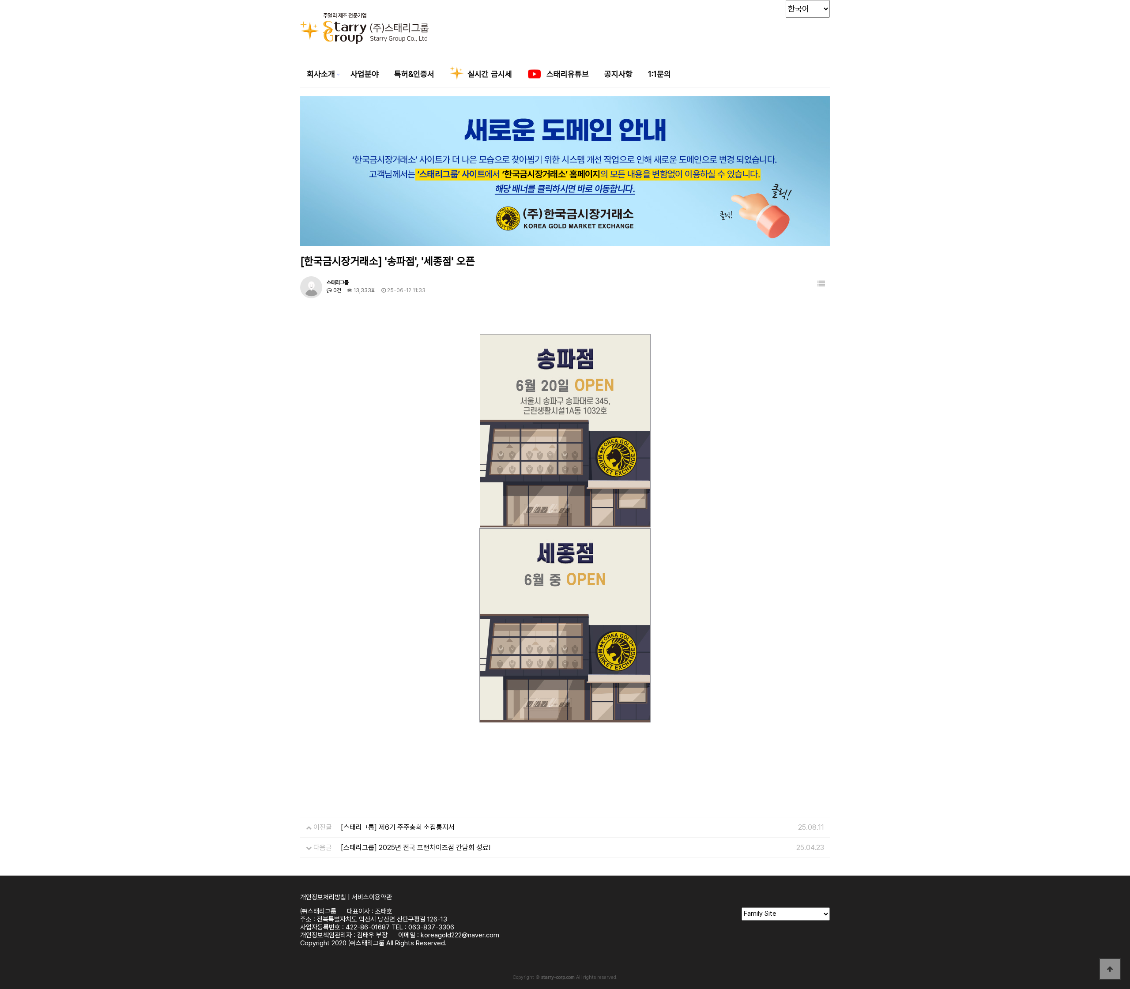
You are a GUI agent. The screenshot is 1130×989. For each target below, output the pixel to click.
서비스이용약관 (372, 897)
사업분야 (364, 74)
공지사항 (618, 74)
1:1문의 (659, 74)
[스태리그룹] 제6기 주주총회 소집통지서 (398, 827)
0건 (336, 290)
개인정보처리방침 (323, 897)
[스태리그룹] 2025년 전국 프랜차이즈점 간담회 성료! (415, 847)
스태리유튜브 (566, 74)
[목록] (821, 284)
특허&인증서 (414, 74)
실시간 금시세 (488, 74)
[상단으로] (1110, 969)
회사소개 (321, 74)
